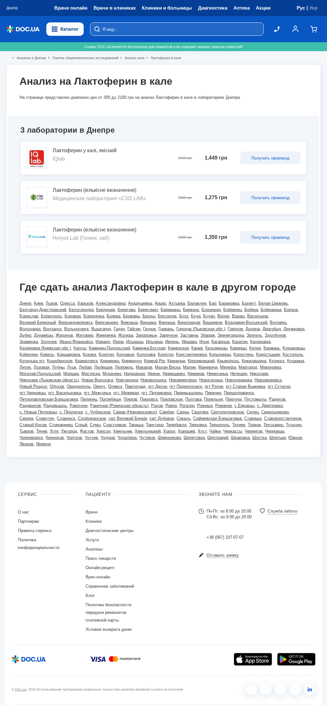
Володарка (30, 328)
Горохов (235, 328)
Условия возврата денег (109, 629)
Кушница (295, 360)
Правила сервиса (34, 530)
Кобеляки (28, 354)
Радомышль (55, 405)
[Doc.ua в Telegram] (280, 689)
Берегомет (148, 309)
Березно (191, 309)
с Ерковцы (244, 405)
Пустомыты (255, 399)
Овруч (99, 386)
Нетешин (238, 373)
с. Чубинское (97, 412)
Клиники (94, 521)
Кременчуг (131, 360)
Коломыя (125, 354)
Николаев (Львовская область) (49, 380)
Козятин (106, 354)
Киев (38, 303)
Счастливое (114, 424)
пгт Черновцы (32, 392)
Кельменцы (216, 348)
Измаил (102, 341)
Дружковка (294, 328)
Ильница (154, 341)
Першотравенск (239, 392)
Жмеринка (106, 335)
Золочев (49, 341)
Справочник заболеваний (110, 586)
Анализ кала (131, 58)
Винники (148, 322)
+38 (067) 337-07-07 (225, 537)
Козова (89, 354)
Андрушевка (140, 303)
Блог (90, 595)
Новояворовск (268, 380)
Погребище (110, 399)
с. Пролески (71, 412)
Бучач (209, 316)
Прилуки (233, 399)
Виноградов (189, 322)
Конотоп (165, 354)
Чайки (215, 431)
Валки (223, 316)
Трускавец (273, 424)
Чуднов (108, 437)
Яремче (43, 444)
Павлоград (135, 386)
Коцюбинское (59, 360)
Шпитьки (277, 437)
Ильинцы (134, 341)
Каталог (69, 29)
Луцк (71, 367)
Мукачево (112, 373)
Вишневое (212, 322)
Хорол (169, 431)
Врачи (91, 512)
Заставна (189, 335)
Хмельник (122, 431)
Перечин (213, 392)
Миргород (248, 367)
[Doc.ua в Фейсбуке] (251, 689)
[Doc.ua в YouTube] (295, 689)
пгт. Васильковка (64, 392)
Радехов (277, 399)
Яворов (26, 444)
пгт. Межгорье (97, 392)
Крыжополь (228, 360)
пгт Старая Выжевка (245, 386)
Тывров (26, 431)
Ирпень (172, 341)
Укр (313, 8)
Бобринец (232, 309)
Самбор (166, 412)
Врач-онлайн (98, 577)
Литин (25, 367)
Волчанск (52, 328)
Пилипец (88, 399)
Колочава (146, 354)
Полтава (193, 399)
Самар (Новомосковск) (135, 412)
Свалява (200, 412)
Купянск (277, 360)
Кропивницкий (201, 360)
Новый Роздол (33, 386)
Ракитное (78, 405)
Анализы (94, 549)
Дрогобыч (271, 328)
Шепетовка (194, 437)
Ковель (47, 354)
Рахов (157, 405)
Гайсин (134, 328)
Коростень (243, 354)
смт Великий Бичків (128, 418)
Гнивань (166, 328)
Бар (212, 303)
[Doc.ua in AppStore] (253, 659)
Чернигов (253, 431)
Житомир (84, 335)
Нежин (154, 373)
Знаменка (28, 341)
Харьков (85, 303)
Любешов (103, 367)
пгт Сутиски (279, 386)
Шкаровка (240, 437)
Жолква (125, 335)
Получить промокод (270, 158)
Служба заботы (282, 511)
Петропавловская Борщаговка (48, 399)
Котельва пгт (31, 360)
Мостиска (90, 373)
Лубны (58, 367)
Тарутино (155, 424)
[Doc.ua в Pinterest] (310, 689)
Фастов (87, 431)
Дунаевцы (43, 335)
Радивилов (30, 405)
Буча (196, 316)
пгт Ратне (214, 386)
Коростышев (268, 354)
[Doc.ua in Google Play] (296, 659)
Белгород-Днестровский (42, 309)
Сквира (26, 418)
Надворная (134, 373)
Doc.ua (20, 689)
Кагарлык (220, 341)
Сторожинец (60, 424)
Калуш (79, 348)
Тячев (41, 431)
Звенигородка (230, 335)
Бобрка (251, 309)
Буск (183, 316)
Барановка (229, 303)
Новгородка (127, 380)
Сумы (95, 424)
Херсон (103, 431)
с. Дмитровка (270, 405)
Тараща (136, 424)
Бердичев (105, 309)
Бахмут (249, 303)
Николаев (259, 373)
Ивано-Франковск (76, 341)
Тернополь (219, 424)
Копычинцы (220, 354)
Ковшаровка (68, 354)
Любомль (124, 367)
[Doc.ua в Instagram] (265, 689)
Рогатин (186, 405)
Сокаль (184, 418)
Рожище (205, 405)
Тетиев (238, 424)
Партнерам (28, 521)
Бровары (131, 316)
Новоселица (211, 380)
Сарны (183, 412)
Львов (51, 303)
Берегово (126, 309)
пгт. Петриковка (156, 392)
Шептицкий (217, 437)
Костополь (293, 354)
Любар (85, 367)
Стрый (81, 424)
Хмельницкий (148, 431)
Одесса (67, 303)
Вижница (129, 322)
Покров (130, 399)
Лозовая (41, 367)
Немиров (195, 373)
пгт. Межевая (126, 392)
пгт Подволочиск (186, 386)
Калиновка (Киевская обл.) (45, 348)
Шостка (259, 437)
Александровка (110, 303)
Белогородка (81, 309)
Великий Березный (37, 322)
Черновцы (274, 431)
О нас (23, 512)
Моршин (71, 373)
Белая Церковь (273, 303)
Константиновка (191, 354)
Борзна (291, 309)
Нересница (217, 373)
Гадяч (119, 328)
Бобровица (271, 309)
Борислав (28, 316)
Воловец (278, 322)
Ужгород (69, 431)
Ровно (171, 405)
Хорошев (186, 431)
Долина (253, 328)
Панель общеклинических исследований (82, 58)
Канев (197, 348)
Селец (253, 412)
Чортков (74, 437)
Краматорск (86, 360)
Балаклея (196, 303)
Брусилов (167, 316)
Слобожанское (92, 418)
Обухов (57, 386)
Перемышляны (188, 392)
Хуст (202, 431)
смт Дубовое (161, 418)
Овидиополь (79, 386)
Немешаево (174, 373)
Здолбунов (275, 335)
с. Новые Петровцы (38, 412)
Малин (189, 367)
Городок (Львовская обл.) (200, 328)
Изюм (118, 341)
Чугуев (91, 437)
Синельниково (275, 412)
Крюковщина (254, 360)
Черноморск (31, 437)
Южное (295, 437)
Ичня (204, 341)
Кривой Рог (154, 360)
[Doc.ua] (23, 29)
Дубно (25, 335)
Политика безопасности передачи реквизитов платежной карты (108, 612)
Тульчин (293, 424)
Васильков (257, 316)
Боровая (73, 316)
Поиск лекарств (101, 558)
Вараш (238, 316)
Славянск (66, 418)
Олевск (115, 386)
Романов (223, 405)
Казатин (239, 341)
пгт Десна (157, 386)
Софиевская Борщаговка (217, 418)
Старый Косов (33, 424)
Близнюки (211, 309)
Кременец (109, 360)
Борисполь (51, 316)
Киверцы (238, 348)
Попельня (213, 399)
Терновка (198, 424)
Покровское (171, 399)
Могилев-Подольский (40, 373)
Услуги (92, 539)
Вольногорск (76, 328)
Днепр (25, 303)
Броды (148, 316)
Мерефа (228, 367)
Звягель (254, 335)
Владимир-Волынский (246, 322)
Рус (301, 8)
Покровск (149, 399)
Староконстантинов (282, 418)
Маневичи (207, 367)
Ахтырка (177, 303)
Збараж (208, 335)
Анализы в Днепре (28, 58)
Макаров (144, 367)
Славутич (45, 418)
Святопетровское (227, 412)
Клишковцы (294, 348)
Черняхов (54, 437)
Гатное (149, 328)
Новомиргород (183, 380)
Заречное (168, 335)
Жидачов (64, 335)
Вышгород (101, 328)
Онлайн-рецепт (100, 567)
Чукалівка (127, 437)
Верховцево (106, 322)
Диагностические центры (109, 530)
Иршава (189, 341)
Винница (167, 322)
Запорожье (146, 335)
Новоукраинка (238, 380)
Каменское (178, 348)
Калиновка (260, 341)
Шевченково (169, 437)
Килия (255, 348)
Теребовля (176, 424)
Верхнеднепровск (75, 322)
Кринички (176, 360)
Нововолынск (153, 380)
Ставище (253, 418)
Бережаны (170, 309)
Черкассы (232, 431)
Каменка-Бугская (149, 348)
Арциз (160, 303)
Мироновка (270, 367)
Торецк (254, 424)
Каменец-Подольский (109, 348)
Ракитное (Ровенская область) (119, 405)
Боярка (113, 316)
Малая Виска (167, 367)
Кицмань (271, 348)
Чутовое (147, 437)
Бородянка (93, 316)
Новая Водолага (97, 380)
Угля (54, 431)
